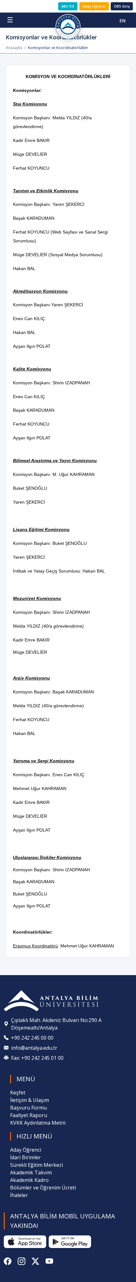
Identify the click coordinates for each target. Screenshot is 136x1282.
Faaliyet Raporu (28, 1115)
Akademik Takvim (31, 1172)
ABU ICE (67, 6)
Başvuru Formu (28, 1107)
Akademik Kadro (29, 1180)
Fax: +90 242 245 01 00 (37, 1057)
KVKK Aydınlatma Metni (37, 1122)
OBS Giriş (122, 6)
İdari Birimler (25, 1157)
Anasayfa (14, 47)
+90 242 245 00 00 (32, 1037)
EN (123, 21)
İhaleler (19, 1195)
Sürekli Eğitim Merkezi (36, 1164)
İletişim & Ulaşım (29, 1100)
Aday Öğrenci (94, 6)
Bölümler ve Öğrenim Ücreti (43, 1187)
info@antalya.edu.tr (34, 1047)
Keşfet (17, 1092)
